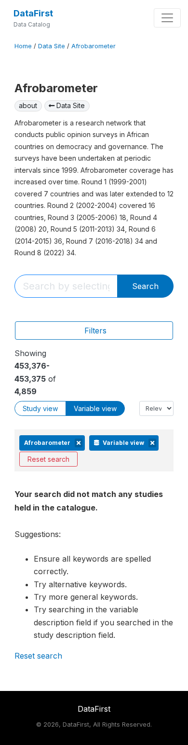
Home (23, 46)
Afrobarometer (93, 46)
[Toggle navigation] (167, 18)
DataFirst (33, 13)
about (28, 105)
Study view (40, 408)
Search (145, 286)
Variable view (95, 408)
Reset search (48, 459)
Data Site (51, 46)
